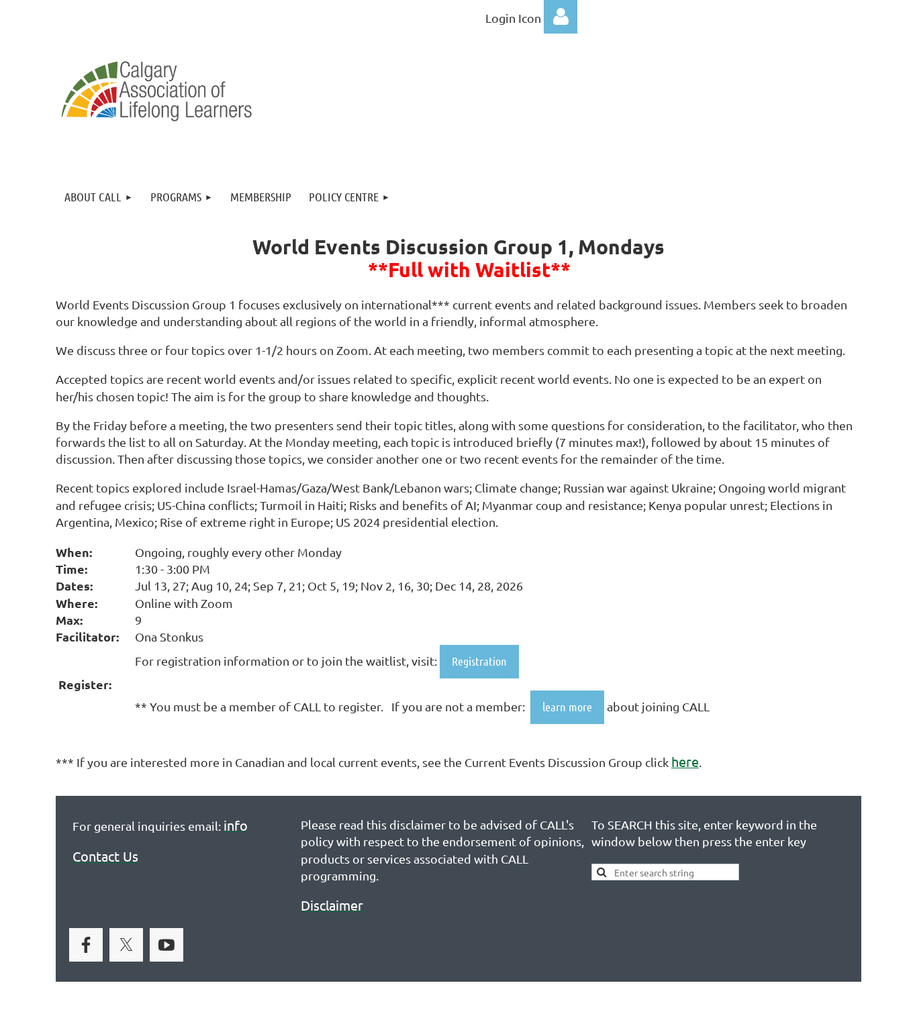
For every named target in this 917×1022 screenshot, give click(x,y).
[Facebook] (86, 945)
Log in (560, 17)
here (685, 761)
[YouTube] (166, 945)
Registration (479, 661)
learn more (567, 706)
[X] (126, 945)
